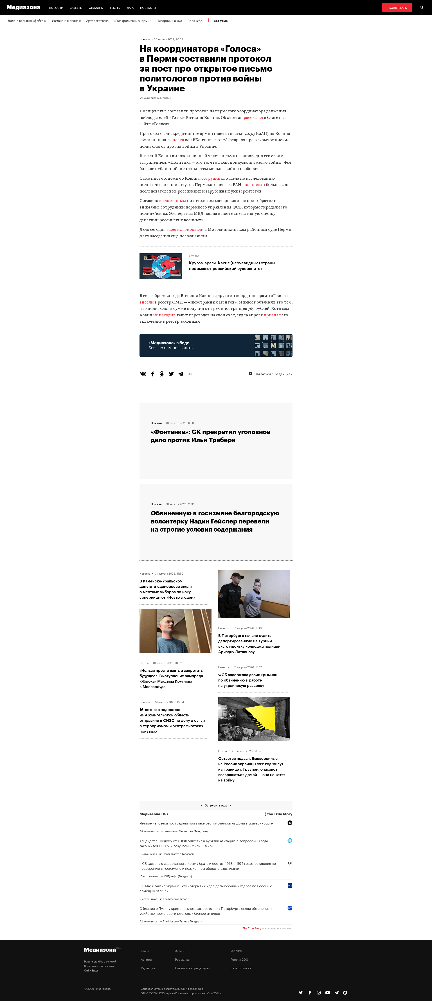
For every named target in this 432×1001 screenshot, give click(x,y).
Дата (130, 7)
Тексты (115, 7)
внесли (147, 302)
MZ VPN (236, 950)
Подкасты (148, 7)
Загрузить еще (216, 805)
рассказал (253, 118)
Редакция (148, 967)
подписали (254, 185)
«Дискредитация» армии (132, 20)
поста (178, 140)
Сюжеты (76, 7)
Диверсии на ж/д (169, 20)
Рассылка (182, 959)
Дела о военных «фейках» (27, 20)
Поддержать (397, 7)
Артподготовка (97, 20)
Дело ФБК (195, 20)
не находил (164, 315)
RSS (181, 950)
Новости (56, 7)
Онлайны (96, 7)
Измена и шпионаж (66, 20)
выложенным (172, 201)
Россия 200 (239, 959)
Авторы (146, 959)
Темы (145, 950)
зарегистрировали (185, 230)
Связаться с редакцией (273, 373)
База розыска (240, 967)
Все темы (221, 21)
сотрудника (213, 179)
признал (272, 315)
